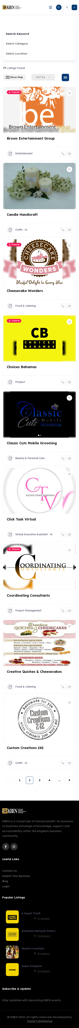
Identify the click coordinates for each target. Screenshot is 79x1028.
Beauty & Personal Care (30, 458)
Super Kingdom (31, 966)
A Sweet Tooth (31, 913)
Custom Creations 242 (25, 748)
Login (6, 886)
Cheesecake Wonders (25, 291)
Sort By (40, 77)
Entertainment (24, 153)
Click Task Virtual (21, 519)
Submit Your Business (16, 876)
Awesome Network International (39, 931)
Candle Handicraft (22, 214)
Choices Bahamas (22, 367)
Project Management (28, 610)
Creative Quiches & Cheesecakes (34, 671)
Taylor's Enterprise (39, 1021)
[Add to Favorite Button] (69, 93)
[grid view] (65, 77)
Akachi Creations (32, 948)
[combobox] (38, 43)
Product (20, 382)
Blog (5, 881)
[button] (7, 414)
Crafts (19, 229)
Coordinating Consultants (28, 595)
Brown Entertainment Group (31, 138)
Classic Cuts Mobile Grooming (32, 443)
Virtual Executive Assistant (31, 534)
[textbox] (17, 43)
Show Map (16, 77)
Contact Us (9, 871)
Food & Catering (25, 305)
